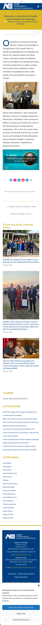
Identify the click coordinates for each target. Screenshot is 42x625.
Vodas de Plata (8, 514)
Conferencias (7, 477)
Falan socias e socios (10, 483)
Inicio (5, 22)
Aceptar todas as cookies (21, 608)
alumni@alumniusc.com (23, 555)
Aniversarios (7, 470)
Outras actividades (29, 191)
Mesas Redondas (8, 487)
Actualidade (19, 191)
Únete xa (24, 398)
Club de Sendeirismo (10, 473)
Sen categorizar (8, 501)
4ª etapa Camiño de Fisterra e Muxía (22, 206)
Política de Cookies (21, 577)
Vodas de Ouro (8, 511)
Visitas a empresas (9, 504)
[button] (39, 585)
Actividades (11, 191)
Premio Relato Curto (10, 497)
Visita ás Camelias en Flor (20, 213)
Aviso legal (12, 574)
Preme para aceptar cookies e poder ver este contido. (21, 159)
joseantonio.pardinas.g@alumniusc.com (23, 567)
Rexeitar (21, 614)
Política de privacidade (26, 574)
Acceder (6, 398)
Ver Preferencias (21, 620)
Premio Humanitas (9, 494)
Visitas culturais (8, 507)
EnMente (6, 480)
